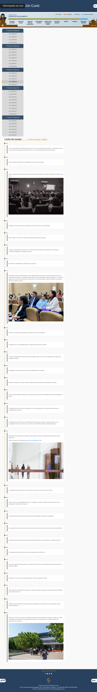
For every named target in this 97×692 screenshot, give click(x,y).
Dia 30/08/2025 (13, 52)
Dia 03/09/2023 (13, 99)
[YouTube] (48, 673)
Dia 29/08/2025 (13, 55)
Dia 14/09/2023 (13, 78)
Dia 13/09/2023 (13, 81)
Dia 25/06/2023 (13, 120)
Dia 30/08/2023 (13, 111)
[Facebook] (51, 673)
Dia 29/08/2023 (13, 114)
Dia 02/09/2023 (13, 102)
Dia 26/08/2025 (13, 63)
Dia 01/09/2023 (13, 105)
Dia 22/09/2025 (13, 42)
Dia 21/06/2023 (13, 132)
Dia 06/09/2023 (13, 91)
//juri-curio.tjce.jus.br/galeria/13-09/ (32, 440)
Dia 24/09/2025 (13, 36)
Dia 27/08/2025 (13, 60)
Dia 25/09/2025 (13, 34)
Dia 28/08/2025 (13, 57)
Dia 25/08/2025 (13, 66)
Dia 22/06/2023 (13, 129)
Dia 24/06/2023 (13, 123)
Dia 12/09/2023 (13, 84)
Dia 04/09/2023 (13, 97)
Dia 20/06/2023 (13, 135)
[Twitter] (50, 673)
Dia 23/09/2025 (13, 39)
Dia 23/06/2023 (13, 126)
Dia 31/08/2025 (13, 49)
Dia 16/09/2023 (13, 73)
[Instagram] (46, 673)
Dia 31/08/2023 (13, 108)
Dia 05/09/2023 (13, 94)
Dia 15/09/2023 (13, 76)
